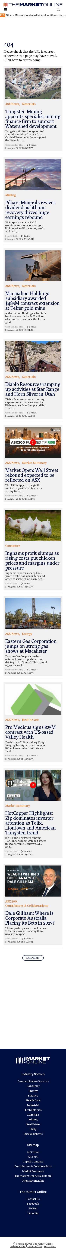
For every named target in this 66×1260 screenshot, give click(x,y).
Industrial (33, 1105)
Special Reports (33, 1133)
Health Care (33, 1100)
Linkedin (33, 1213)
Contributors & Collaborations (33, 1166)
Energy (33, 1090)
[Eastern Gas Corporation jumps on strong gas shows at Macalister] (33, 636)
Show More (33, 957)
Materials (33, 1114)
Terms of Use (34, 1246)
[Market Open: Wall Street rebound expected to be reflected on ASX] (33, 463)
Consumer (33, 1086)
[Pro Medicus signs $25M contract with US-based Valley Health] (33, 722)
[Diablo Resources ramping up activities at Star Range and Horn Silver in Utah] (33, 379)
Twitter (33, 1208)
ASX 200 (33, 1156)
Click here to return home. (22, 60)
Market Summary (33, 1171)
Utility (33, 1129)
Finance (33, 1095)
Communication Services (33, 1081)
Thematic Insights (33, 1180)
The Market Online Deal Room (33, 1176)
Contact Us (33, 1199)
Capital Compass (33, 1161)
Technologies (33, 1110)
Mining (33, 1119)
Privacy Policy (18, 1246)
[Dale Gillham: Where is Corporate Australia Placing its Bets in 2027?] (33, 904)
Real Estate (33, 1124)
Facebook (33, 1203)
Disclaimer (50, 1246)
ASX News (33, 1152)
